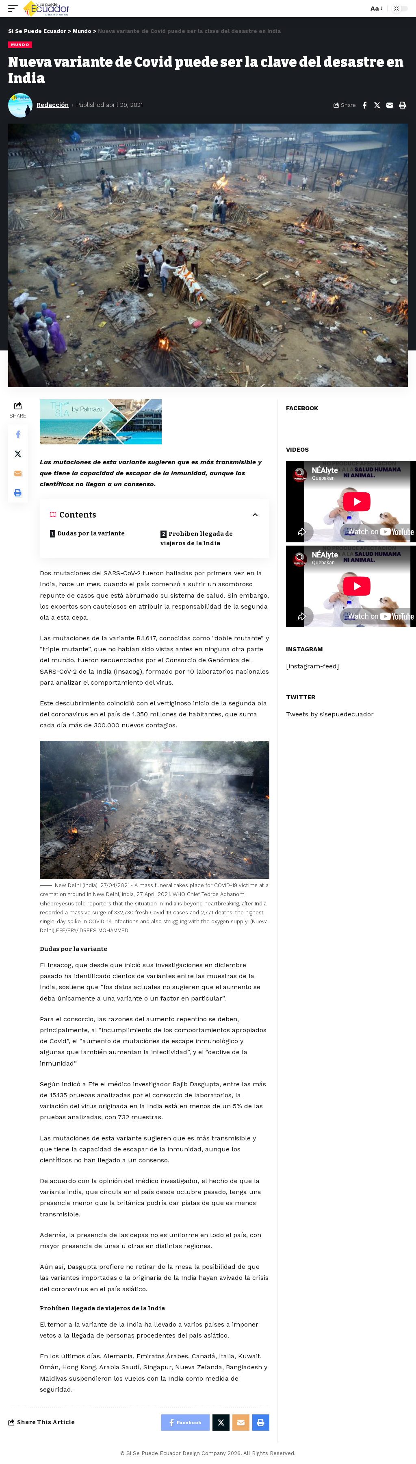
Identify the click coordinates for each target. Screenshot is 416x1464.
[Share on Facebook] (364, 105)
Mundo (20, 44)
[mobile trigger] (15, 8)
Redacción (53, 105)
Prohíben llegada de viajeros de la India (196, 538)
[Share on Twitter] (377, 105)
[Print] (402, 105)
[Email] (389, 105)
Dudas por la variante (91, 533)
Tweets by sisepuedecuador (330, 714)
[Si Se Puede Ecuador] (46, 8)
